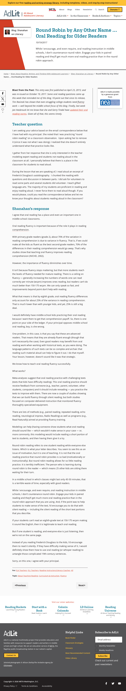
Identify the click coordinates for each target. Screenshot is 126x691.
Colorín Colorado (61, 610)
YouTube (119, 683)
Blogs (69, 9)
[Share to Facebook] (2, 93)
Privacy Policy (10, 686)
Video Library (71, 658)
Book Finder (70, 638)
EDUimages (8, 665)
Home (6, 74)
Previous (21, 585)
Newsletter (87, 9)
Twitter (113, 683)
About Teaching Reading (28, 576)
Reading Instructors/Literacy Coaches (54, 570)
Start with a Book (38, 610)
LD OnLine (84, 610)
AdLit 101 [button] (61, 15)
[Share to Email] (2, 104)
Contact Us (11, 655)
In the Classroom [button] (79, 15)
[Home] (24, 14)
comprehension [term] (20, 229)
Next (81, 585)
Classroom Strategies (74, 643)
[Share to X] (2, 98)
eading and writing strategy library (42, 2)
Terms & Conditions (29, 686)
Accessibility (47, 686)
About (61, 9)
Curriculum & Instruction (49, 576)
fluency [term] (81, 101)
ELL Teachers (33, 570)
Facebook (106, 683)
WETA (52, 9)
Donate (116, 9)
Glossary (69, 648)
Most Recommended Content (77, 653)
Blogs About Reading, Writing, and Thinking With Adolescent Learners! (40, 74)
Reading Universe (110, 611)
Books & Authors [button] (101, 15)
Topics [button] (117, 15)
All (72, 570)
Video (77, 9)
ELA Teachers (21, 570)
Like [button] (2, 109)
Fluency (63, 576)
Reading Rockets (15, 609)
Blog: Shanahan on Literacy (82, 74)
